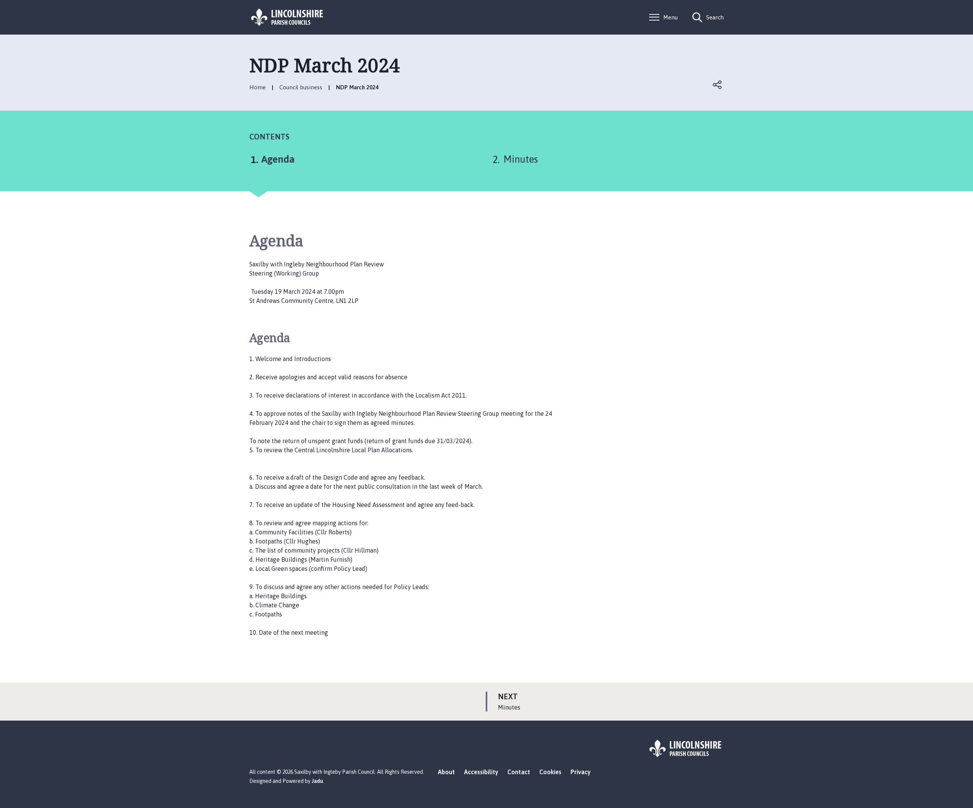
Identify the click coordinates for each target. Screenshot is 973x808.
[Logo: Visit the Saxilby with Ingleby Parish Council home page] (287, 17)
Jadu (317, 781)
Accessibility (481, 771)
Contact (518, 771)
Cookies (550, 771)
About (446, 771)
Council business (300, 87)
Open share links (718, 84)
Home (257, 87)
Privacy (580, 771)
